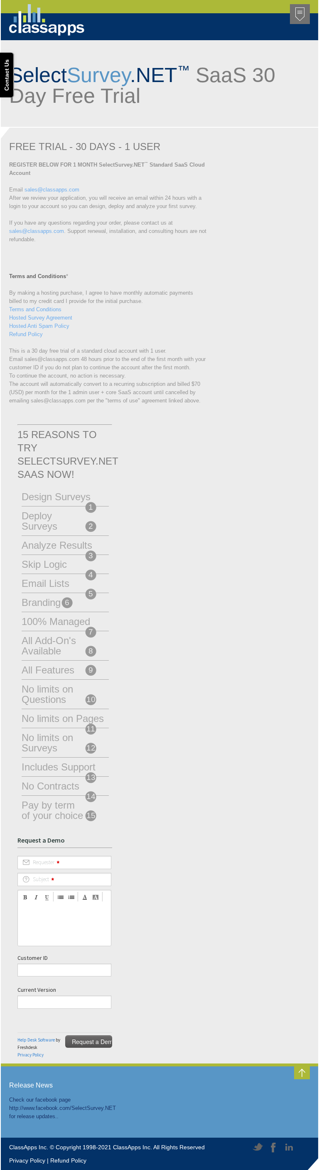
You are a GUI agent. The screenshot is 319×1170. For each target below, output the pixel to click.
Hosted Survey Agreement (40, 318)
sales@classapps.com (52, 190)
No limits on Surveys (59, 742)
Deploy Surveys (57, 521)
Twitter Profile (258, 1147)
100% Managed (57, 623)
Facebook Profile (273, 1147)
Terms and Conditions (35, 309)
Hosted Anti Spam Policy (39, 326)
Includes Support (59, 768)
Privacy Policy (27, 1160)
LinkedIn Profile (289, 1147)
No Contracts (59, 787)
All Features (57, 670)
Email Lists (57, 585)
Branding (45, 602)
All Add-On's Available (57, 645)
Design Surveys (57, 498)
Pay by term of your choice (59, 810)
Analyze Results (57, 547)
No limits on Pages (63, 720)
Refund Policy (26, 334)
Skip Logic (57, 566)
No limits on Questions (59, 694)
